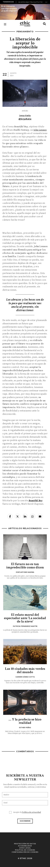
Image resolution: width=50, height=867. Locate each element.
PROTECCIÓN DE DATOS (25, 844)
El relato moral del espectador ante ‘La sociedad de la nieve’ (25, 618)
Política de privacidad (31, 812)
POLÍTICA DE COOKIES (25, 850)
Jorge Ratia (25, 115)
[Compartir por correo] (40, 516)
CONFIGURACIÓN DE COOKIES (25, 852)
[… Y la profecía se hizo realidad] (25, 702)
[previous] (16, 2)
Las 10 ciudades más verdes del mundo (25, 670)
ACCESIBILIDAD (25, 846)
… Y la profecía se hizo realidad (25, 721)
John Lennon (40, 130)
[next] (46, 2)
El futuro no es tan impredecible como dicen (25, 566)
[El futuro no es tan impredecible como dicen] (25, 546)
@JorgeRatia (25, 119)
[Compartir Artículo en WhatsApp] (32, 516)
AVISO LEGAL (25, 848)
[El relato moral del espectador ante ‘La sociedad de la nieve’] (25, 597)
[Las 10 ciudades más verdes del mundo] (25, 651)
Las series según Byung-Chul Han (30, 2)
